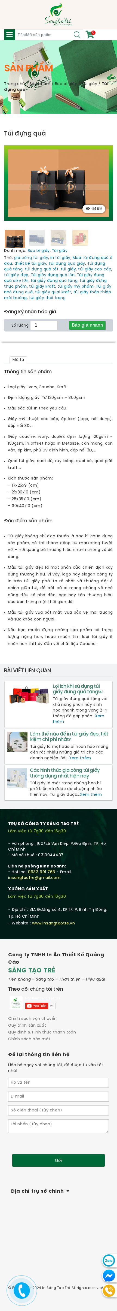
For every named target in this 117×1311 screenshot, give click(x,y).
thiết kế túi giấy (30, 264)
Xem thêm (80, 758)
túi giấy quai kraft (53, 292)
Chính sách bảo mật (29, 1039)
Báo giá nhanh (87, 325)
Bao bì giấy (66, 84)
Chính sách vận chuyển (32, 1019)
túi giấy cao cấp (94, 269)
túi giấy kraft (42, 287)
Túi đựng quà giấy (66, 264)
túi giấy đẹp (16, 275)
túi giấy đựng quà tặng (54, 281)
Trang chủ (14, 84)
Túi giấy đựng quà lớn (53, 275)
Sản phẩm (40, 84)
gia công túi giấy (31, 258)
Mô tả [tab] (18, 360)
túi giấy (68, 269)
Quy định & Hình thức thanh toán (42, 1032)
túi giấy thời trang (47, 298)
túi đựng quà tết (42, 269)
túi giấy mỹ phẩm (75, 287)
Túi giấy (89, 84)
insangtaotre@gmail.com (34, 878)
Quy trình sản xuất (27, 1026)
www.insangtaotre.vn (53, 923)
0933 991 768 (41, 872)
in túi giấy (60, 258)
